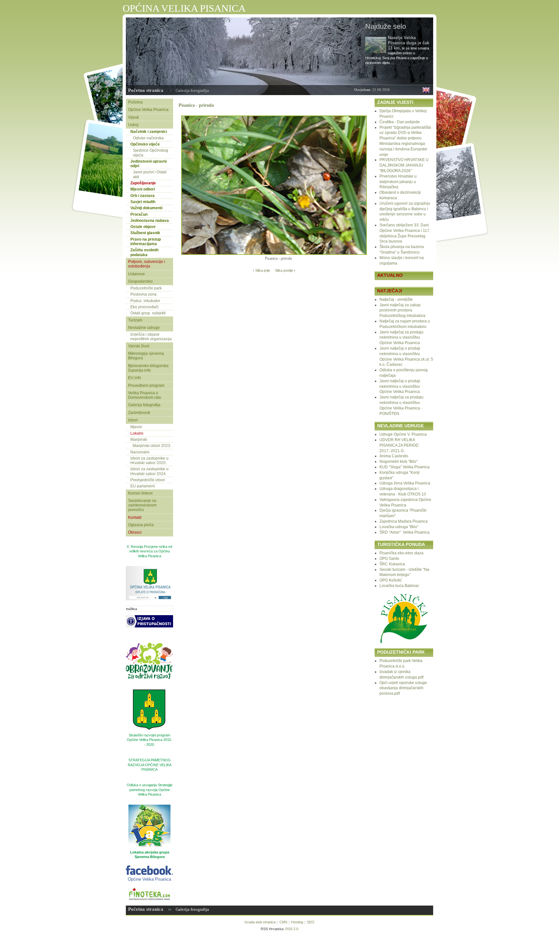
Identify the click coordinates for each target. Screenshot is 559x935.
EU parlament (142, 486)
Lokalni (136, 433)
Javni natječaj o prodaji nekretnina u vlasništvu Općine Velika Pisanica (399, 386)
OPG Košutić (390, 580)
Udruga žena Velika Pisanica (404, 483)
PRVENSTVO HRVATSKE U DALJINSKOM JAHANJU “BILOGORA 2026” (404, 165)
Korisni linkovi (140, 493)
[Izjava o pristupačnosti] (149, 636)
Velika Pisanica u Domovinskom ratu (144, 395)
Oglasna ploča (141, 525)
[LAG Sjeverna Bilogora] (149, 826)
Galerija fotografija (192, 90)
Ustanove (136, 274)
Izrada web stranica (260, 922)
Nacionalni (139, 452)
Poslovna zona (143, 294)
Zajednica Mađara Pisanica (403, 521)
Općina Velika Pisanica (148, 109)
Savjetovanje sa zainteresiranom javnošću (142, 505)
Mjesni (136, 427)
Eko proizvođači (144, 307)
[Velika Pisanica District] (426, 91)
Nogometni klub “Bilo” (398, 461)
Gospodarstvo (140, 281)
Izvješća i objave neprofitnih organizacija (151, 336)
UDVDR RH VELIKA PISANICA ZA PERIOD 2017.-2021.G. (399, 445)
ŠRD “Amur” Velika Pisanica (404, 532)
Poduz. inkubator (145, 301)
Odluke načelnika (148, 138)
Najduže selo (385, 26)
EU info (134, 377)
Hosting (297, 922)
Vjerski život (138, 346)
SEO (310, 922)
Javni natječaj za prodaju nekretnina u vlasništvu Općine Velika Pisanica (401, 337)
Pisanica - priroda (196, 105)
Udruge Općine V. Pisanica (403, 434)
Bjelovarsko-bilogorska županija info (148, 368)
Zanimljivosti (139, 412)
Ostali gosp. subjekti (148, 313)
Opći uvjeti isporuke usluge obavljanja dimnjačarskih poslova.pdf (403, 688)
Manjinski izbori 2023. (152, 445)
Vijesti (133, 117)
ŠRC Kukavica (392, 564)
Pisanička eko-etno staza (401, 553)
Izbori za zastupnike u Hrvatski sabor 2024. (149, 471)
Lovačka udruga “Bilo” (398, 527)
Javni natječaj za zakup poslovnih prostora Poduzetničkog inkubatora (402, 310)
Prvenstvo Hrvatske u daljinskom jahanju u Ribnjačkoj (398, 182)
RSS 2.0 (291, 929)
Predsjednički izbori (147, 480)
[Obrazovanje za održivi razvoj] (149, 687)
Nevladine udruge (144, 327)
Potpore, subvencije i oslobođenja (146, 263)
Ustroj (133, 125)
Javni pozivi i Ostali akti (150, 174)
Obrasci (135, 532)
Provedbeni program (146, 385)
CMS (283, 922)
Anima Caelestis (393, 456)
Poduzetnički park (146, 288)
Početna (135, 102)
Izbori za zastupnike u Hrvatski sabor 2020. (149, 460)
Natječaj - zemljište (396, 299)
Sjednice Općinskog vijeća (150, 152)
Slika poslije (285, 270)
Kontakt (134, 517)
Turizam (135, 320)
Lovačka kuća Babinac (399, 585)
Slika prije (261, 270)
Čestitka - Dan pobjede (399, 122)
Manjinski (138, 439)
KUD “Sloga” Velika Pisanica (404, 467)
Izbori (133, 420)
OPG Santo (389, 558)
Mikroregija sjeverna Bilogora (146, 355)
